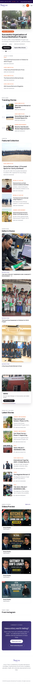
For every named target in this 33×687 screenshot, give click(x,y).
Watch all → (28, 504)
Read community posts (16, 645)
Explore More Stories (20, 47)
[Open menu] (31, 5)
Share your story (16, 641)
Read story (7, 47)
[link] (16, 107)
